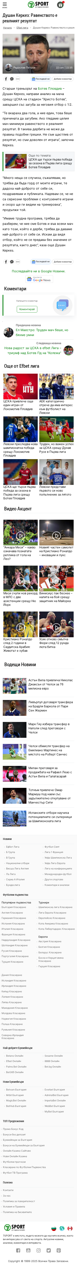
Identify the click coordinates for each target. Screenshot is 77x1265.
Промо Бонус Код (13, 1128)
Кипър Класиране (12, 991)
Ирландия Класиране (14, 985)
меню (4, 7)
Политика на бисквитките (17, 1212)
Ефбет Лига (12, 846)
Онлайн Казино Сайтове (17, 1150)
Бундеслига (13, 884)
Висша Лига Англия (17, 868)
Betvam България (16, 1089)
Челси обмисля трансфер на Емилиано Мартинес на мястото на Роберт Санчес (48, 750)
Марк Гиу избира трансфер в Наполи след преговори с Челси (48, 728)
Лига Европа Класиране (52, 912)
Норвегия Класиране (14, 1018)
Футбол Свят (52, 846)
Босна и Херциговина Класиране (51, 959)
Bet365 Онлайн (14, 1072)
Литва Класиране (12, 1002)
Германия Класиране (14, 917)
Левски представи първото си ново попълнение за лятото (55, 490)
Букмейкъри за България (17, 1139)
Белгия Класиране (49, 946)
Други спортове (54, 879)
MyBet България (54, 1111)
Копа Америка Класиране (53, 923)
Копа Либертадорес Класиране (56, 928)
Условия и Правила (14, 1206)
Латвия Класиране (12, 996)
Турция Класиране (12, 961)
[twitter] (48, 1251)
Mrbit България (15, 1095)
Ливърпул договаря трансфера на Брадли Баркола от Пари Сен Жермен (50, 706)
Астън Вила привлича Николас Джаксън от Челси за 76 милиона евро (50, 684)
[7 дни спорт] (38, 4)
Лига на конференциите (58, 868)
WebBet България (55, 1106)
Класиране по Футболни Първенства (24, 1167)
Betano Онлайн (14, 1055)
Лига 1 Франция (54, 852)
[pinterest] (58, 1251)
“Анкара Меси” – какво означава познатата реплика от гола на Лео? (19, 553)
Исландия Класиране (14, 980)
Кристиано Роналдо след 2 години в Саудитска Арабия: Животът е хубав (17, 645)
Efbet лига (22, 27)
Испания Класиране (13, 923)
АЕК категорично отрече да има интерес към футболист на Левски (56, 407)
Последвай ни (42, 79)
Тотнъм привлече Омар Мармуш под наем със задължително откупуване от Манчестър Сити (49, 796)
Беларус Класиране (50, 952)
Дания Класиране (12, 974)
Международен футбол (58, 874)
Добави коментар (63, 79)
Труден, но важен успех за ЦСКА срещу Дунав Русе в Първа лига (56, 448)
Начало (7, 27)
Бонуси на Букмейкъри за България (24, 1145)
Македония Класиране (15, 1007)
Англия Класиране (12, 912)
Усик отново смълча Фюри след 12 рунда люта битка (54, 643)
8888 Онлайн (52, 1061)
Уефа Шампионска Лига (58, 857)
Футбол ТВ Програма (15, 1172)
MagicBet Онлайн (16, 1100)
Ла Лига (11, 874)
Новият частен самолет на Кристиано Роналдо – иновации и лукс (56, 551)
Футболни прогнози (14, 1161)
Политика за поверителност (19, 1201)
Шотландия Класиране (15, 945)
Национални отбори (17, 863)
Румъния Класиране (13, 1029)
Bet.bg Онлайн (53, 1066)
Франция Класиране (13, 934)
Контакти (8, 1190)
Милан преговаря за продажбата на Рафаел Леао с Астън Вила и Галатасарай (50, 772)
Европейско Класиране (51, 917)
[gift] (60, 5)
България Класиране (14, 907)
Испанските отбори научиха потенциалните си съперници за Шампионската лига (50, 817)
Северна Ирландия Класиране (13, 1037)
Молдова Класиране (13, 1013)
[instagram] (38, 1251)
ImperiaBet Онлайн (55, 1100)
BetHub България (16, 1106)
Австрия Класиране (49, 941)
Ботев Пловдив (50, 88)
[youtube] (28, 1251)
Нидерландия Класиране (16, 939)
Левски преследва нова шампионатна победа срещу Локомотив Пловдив (20, 450)
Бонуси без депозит (14, 1134)
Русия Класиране (12, 950)
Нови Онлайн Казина (15, 1156)
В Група (10, 857)
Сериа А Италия (15, 879)
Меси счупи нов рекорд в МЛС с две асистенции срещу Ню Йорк (20, 599)
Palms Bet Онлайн (16, 1066)
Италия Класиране (12, 928)
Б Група (10, 852)
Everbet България (55, 1089)
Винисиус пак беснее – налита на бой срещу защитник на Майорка (55, 597)
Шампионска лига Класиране (55, 907)
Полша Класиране (12, 1024)
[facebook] (18, 1251)
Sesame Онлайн (54, 1055)
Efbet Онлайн (13, 1061)
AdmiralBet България (57, 1095)
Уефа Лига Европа (55, 863)
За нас (7, 1195)
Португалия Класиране (15, 956)
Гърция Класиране (49, 966)
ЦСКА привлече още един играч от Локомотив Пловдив (18, 405)
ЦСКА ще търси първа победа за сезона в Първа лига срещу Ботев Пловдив (19, 492)
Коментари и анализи (57, 884)
